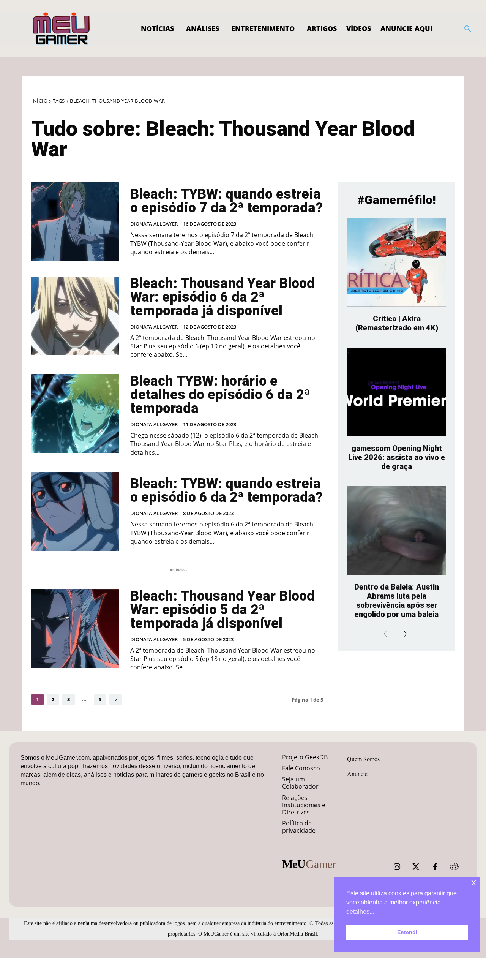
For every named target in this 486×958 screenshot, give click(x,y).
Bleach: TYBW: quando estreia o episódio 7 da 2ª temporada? (226, 201)
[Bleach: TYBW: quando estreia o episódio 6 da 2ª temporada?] (75, 511)
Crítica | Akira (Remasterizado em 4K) (396, 323)
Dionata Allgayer (154, 223)
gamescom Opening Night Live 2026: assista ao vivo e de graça (396, 457)
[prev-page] (388, 633)
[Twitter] (416, 866)
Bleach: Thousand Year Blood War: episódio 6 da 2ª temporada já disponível (222, 297)
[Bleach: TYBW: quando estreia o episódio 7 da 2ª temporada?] (75, 221)
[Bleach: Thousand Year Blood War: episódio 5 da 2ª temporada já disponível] (75, 628)
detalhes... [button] (360, 911)
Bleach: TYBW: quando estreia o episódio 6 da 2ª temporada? (226, 490)
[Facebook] (435, 866)
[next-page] (115, 699)
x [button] (473, 882)
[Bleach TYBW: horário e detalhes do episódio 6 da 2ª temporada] (75, 413)
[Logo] (61, 29)
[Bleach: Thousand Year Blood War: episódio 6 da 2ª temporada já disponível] (75, 316)
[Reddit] (454, 866)
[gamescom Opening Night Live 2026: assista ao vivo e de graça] (396, 392)
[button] (468, 29)
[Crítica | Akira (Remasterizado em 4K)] (396, 262)
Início (39, 100)
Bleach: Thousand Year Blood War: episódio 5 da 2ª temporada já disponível (222, 609)
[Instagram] (397, 866)
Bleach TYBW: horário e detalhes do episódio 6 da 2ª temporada (220, 394)
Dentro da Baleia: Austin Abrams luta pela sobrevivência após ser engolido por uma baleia (396, 600)
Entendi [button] (407, 932)
